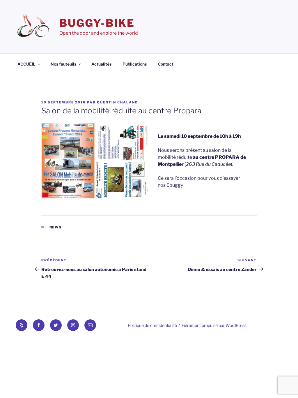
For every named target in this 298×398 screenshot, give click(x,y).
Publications (135, 63)
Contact (165, 63)
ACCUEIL (26, 63)
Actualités (101, 63)
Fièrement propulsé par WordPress (214, 325)
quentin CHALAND (117, 102)
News (55, 227)
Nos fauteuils (63, 63)
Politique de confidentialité (152, 325)
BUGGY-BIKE (97, 23)
